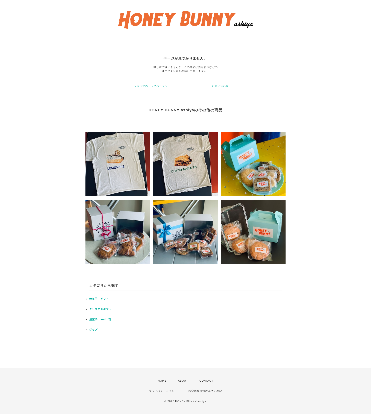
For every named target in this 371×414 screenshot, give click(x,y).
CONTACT (206, 380)
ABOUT (183, 380)
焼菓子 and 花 (100, 319)
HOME (162, 380)
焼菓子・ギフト (99, 298)
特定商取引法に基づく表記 (205, 391)
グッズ (93, 329)
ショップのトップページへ (150, 86)
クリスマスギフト (100, 309)
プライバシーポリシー (163, 391)
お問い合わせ (220, 86)
